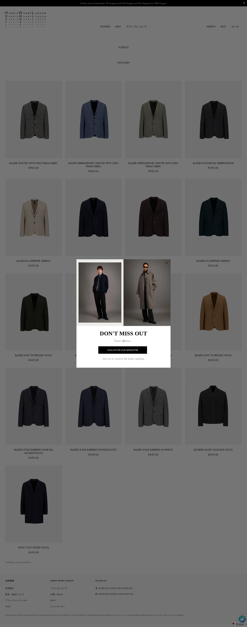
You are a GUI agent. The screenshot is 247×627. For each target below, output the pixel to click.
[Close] (167, 263)
